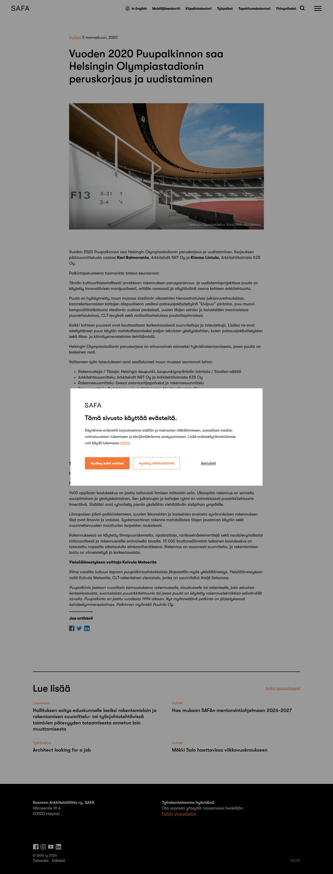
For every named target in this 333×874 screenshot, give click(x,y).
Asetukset (208, 463)
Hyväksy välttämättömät (156, 463)
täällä (124, 443)
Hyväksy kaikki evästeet (107, 463)
